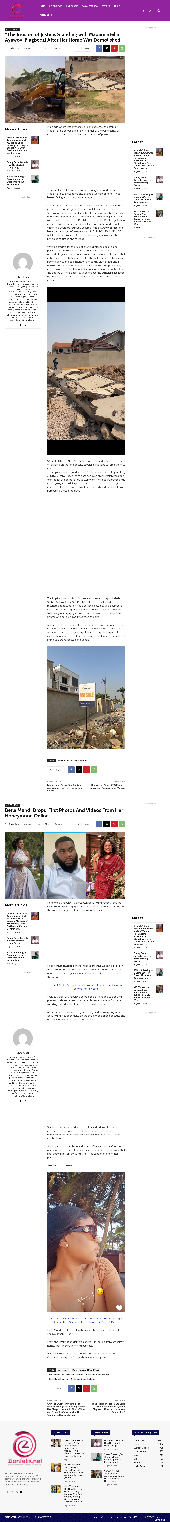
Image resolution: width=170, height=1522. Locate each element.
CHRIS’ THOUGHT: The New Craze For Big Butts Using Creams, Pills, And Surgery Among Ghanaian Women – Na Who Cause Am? (74, 1494)
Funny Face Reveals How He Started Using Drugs (17, 165)
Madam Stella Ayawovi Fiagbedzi (73, 760)
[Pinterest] (114, 48)
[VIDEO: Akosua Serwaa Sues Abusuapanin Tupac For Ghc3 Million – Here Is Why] (159, 213)
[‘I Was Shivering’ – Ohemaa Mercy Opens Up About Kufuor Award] (35, 179)
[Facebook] (143, 11)
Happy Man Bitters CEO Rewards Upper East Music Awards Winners (107, 786)
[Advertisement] (28, 219)
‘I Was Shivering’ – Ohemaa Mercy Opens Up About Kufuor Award (16, 180)
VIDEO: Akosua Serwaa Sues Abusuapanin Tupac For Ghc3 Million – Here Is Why (142, 218)
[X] (106, 48)
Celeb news (12, 29)
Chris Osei (13, 48)
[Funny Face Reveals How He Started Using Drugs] (35, 164)
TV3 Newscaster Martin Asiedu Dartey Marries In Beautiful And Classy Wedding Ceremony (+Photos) (74, 1471)
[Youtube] (21, 1492)
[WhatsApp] (122, 48)
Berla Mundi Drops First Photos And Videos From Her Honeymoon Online (65, 788)
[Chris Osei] (23, 262)
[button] (159, 11)
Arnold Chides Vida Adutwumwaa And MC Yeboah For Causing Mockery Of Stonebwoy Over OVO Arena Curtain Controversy (17, 145)
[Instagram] (149, 11)
